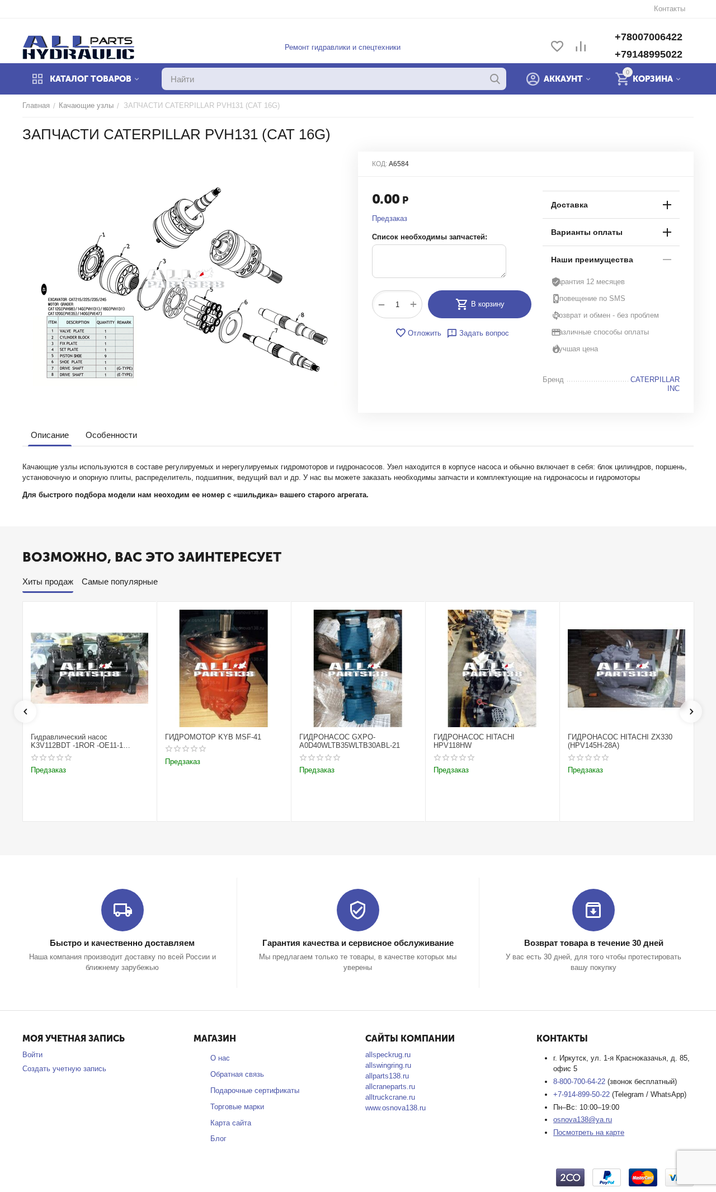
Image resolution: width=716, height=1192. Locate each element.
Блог (218, 1138)
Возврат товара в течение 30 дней (593, 943)
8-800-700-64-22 (580, 1081)
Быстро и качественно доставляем (122, 943)
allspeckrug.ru (388, 1054)
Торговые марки (237, 1107)
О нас (220, 1058)
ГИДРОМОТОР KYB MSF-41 (213, 737)
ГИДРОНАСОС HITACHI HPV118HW (474, 741)
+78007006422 (648, 37)
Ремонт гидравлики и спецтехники (343, 47)
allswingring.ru (388, 1065)
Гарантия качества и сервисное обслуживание (358, 943)
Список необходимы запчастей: (429, 237)
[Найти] (495, 79)
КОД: (379, 164)
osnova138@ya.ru (582, 1119)
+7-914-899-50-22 (582, 1094)
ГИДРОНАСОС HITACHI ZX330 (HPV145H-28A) (620, 741)
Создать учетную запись (64, 1068)
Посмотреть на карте (588, 1132)
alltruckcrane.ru (390, 1097)
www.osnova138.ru (395, 1108)
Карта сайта (230, 1123)
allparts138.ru (387, 1076)
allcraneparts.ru (390, 1086)
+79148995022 (648, 54)
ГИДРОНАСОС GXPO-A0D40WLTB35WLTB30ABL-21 (349, 741)
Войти (32, 1054)
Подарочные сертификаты (254, 1090)
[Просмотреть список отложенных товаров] (557, 47)
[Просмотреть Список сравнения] (580, 47)
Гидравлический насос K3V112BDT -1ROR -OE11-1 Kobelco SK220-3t (77, 741)
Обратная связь (237, 1074)
